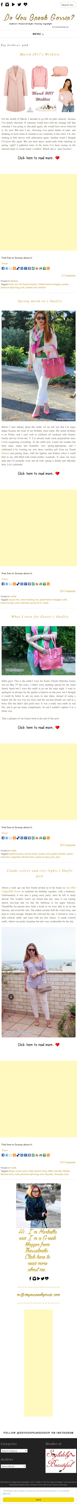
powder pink (31, 287)
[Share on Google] (25, 268)
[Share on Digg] (21, 268)
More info (7, 1493)
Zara (58, 856)
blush (11, 284)
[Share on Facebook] (3, 268)
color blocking (27, 599)
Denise (5, 453)
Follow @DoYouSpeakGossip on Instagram (39, 1432)
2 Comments (68, 275)
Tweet (5, 263)
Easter (42, 853)
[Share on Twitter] (6, 268)
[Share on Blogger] (14, 268)
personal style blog (10, 287)
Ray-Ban (49, 1174)
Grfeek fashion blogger (50, 284)
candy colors (21, 1170)
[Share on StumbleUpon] (33, 268)
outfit (64, 599)
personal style (7, 602)
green (70, 853)
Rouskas (59, 1174)
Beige (11, 1170)
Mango (66, 1170)
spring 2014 (36, 602)
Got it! (38, 1499)
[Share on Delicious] (18, 268)
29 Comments (68, 591)
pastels (65, 284)
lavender (58, 1170)
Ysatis (46, 602)
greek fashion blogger (50, 599)
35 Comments (68, 1162)
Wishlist (14, 280)
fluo (37, 599)
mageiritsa (16, 856)
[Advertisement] (38, 212)
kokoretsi (5, 856)
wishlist (42, 287)
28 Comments (68, 845)
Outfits (13, 596)
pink (22, 287)
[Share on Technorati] (44, 268)
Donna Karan (31, 853)
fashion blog (41, 1170)
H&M (50, 1170)
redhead (25, 602)
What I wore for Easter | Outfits (40, 616)
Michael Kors (28, 856)
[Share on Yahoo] (36, 268)
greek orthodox (58, 853)
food (48, 853)
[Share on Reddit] (40, 268)
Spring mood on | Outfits (40, 300)
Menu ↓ (38, 34)
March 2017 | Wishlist (40, 54)
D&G (31, 1170)
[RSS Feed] (48, 268)
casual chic (14, 599)
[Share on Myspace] (29, 268)
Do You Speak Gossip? (26, 284)
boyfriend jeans (16, 853)
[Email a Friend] (10, 268)
